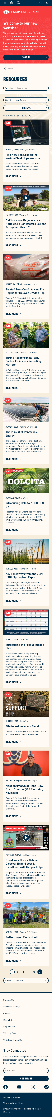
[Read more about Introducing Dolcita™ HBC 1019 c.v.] (26, 480)
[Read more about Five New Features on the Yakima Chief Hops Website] (26, 132)
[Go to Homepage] (21, 12)
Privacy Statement (12, 1097)
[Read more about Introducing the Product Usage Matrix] (26, 622)
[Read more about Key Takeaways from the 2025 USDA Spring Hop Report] (26, 551)
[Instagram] (33, 1087)
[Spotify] (46, 1087)
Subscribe (26, 1078)
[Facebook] (5, 1087)
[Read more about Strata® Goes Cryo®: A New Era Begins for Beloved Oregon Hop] (26, 267)
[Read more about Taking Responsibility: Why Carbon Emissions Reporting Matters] (26, 335)
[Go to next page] (39, 971)
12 (34, 971)
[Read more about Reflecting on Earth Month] (26, 915)
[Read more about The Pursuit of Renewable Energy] (26, 409)
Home (10, 68)
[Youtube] (19, 1087)
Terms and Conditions (13, 1103)
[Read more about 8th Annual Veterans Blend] (26, 704)
